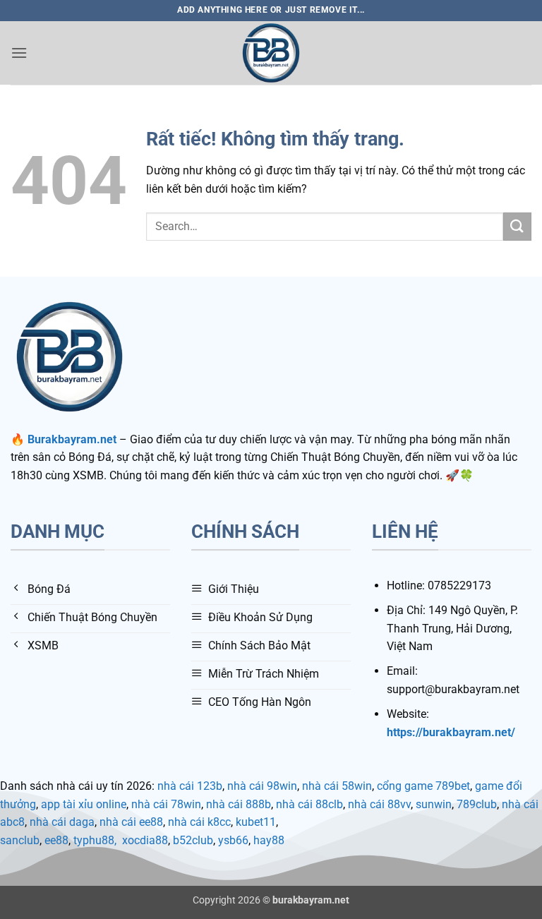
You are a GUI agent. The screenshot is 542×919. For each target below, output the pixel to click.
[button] (19, 52)
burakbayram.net (310, 900)
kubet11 (256, 822)
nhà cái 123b (189, 786)
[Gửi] (517, 226)
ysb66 (233, 840)
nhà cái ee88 (131, 822)
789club (477, 804)
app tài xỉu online (83, 804)
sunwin (434, 804)
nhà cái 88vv (379, 804)
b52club (193, 840)
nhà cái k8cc (199, 822)
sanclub (20, 840)
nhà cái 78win (166, 804)
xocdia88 (145, 840)
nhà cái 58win (337, 786)
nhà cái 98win (262, 786)
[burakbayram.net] (271, 53)
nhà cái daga (62, 822)
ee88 (56, 840)
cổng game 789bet (423, 786)
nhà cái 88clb (309, 804)
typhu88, (94, 840)
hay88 (268, 840)
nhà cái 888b (238, 804)
